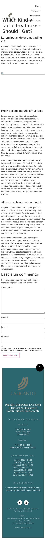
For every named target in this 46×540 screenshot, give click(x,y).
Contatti (37, 25)
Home (38, 6)
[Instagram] (26, 502)
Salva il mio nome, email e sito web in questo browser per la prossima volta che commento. (21, 349)
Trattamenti (35, 16)
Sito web (5, 337)
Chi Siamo (36, 11)
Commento (7, 287)
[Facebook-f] (19, 502)
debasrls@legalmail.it (23, 527)
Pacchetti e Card (33, 20)
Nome (4, 317)
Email (4, 327)
